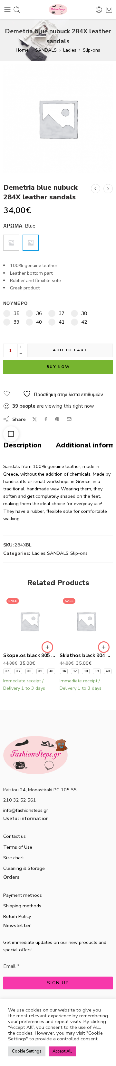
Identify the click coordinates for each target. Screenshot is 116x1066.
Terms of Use (17, 847)
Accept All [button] (62, 1051)
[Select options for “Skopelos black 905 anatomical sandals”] (47, 647)
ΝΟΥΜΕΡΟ (15, 303)
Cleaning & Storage (24, 868)
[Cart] (109, 9)
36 (7, 671)
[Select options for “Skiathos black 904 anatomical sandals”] (104, 647)
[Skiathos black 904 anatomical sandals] (86, 621)
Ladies (69, 50)
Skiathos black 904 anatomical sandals (86, 655)
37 (18, 671)
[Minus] (20, 353)
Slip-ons (91, 50)
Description (22, 445)
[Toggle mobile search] (16, 9)
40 (51, 671)
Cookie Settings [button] (27, 1051)
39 (40, 671)
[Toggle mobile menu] (7, 9)
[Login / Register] (99, 9)
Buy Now (58, 366)
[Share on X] (34, 419)
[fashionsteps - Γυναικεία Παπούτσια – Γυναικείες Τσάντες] (58, 9)
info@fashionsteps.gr (25, 810)
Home (22, 50)
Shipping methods (22, 906)
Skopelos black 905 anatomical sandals (29, 655)
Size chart (13, 857)
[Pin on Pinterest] (57, 419)
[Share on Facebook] (46, 419)
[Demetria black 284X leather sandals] (95, 188)
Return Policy (17, 916)
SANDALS (46, 50)
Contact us (14, 836)
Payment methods (22, 895)
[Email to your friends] (69, 419)
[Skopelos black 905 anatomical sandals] (108, 188)
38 (29, 671)
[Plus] (20, 347)
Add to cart (70, 350)
